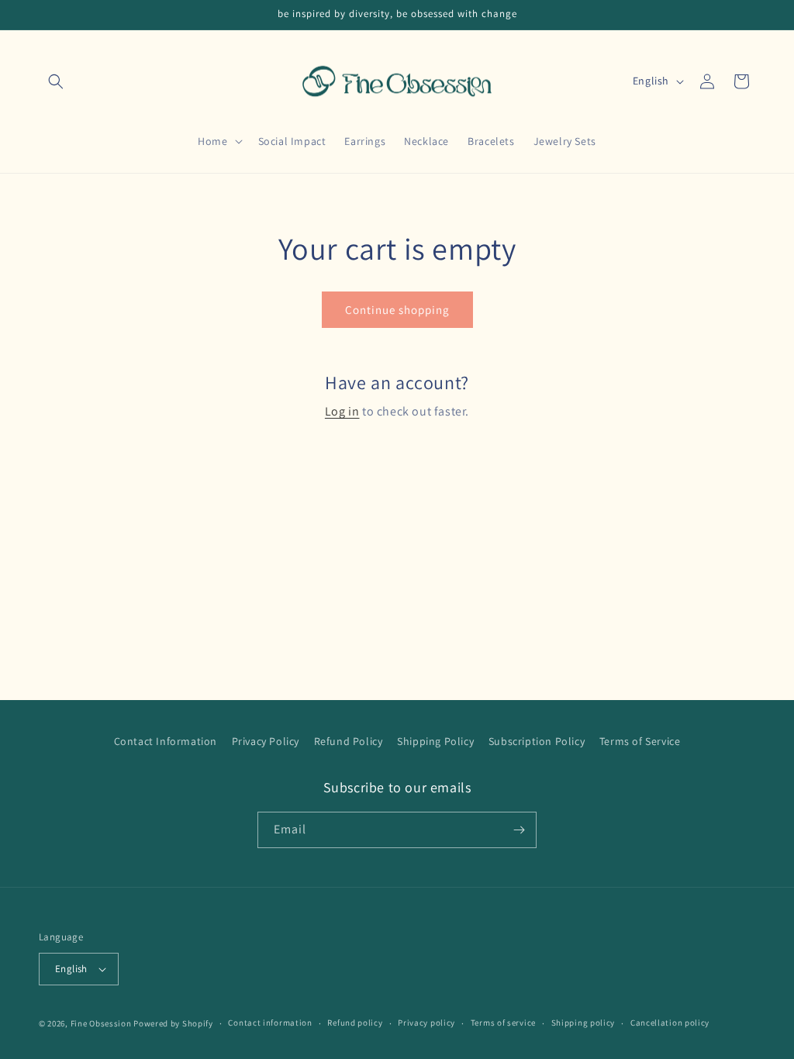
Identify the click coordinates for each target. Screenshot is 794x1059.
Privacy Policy (265, 741)
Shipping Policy (435, 741)
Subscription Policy (536, 741)
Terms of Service (640, 741)
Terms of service (503, 1022)
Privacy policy (426, 1022)
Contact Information (165, 741)
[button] (56, 81)
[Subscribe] (519, 830)
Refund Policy (348, 741)
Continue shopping (397, 309)
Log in (342, 411)
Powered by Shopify (173, 1023)
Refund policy (354, 1022)
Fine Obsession (101, 1023)
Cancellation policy (669, 1022)
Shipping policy (583, 1022)
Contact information (270, 1022)
